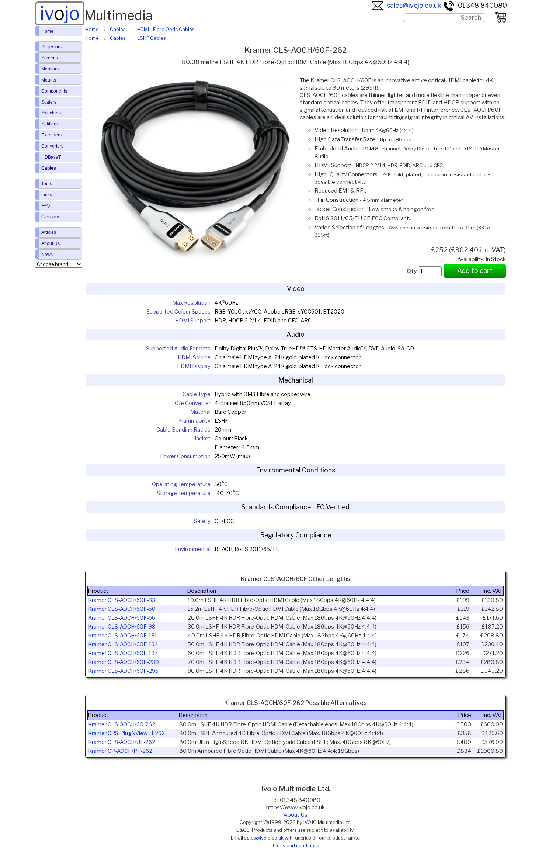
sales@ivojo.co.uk (414, 5)
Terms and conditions (295, 845)
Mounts (48, 80)
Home (47, 31)
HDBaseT (51, 157)
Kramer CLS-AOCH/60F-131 (122, 635)
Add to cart (475, 270)
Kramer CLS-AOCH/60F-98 (122, 626)
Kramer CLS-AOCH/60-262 (121, 724)
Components (54, 91)
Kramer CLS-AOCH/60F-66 (121, 618)
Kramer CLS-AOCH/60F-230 (123, 662)
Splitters (49, 124)
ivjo (60, 13)
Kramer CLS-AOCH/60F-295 (123, 671)
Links (46, 194)
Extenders (51, 135)
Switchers (51, 112)
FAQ (45, 205)
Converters (52, 146)
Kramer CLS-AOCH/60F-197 (123, 653)
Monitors (50, 69)
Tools (46, 183)
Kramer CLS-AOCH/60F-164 (123, 644)
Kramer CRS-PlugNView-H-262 (126, 733)
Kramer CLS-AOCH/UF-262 (121, 742)
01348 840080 (482, 5)
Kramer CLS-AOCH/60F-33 (121, 600)
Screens (49, 57)
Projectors (51, 46)
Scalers (48, 102)
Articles (48, 232)
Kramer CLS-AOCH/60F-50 (122, 609)
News (47, 254)
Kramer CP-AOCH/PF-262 (120, 751)
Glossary (50, 216)
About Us (296, 814)
